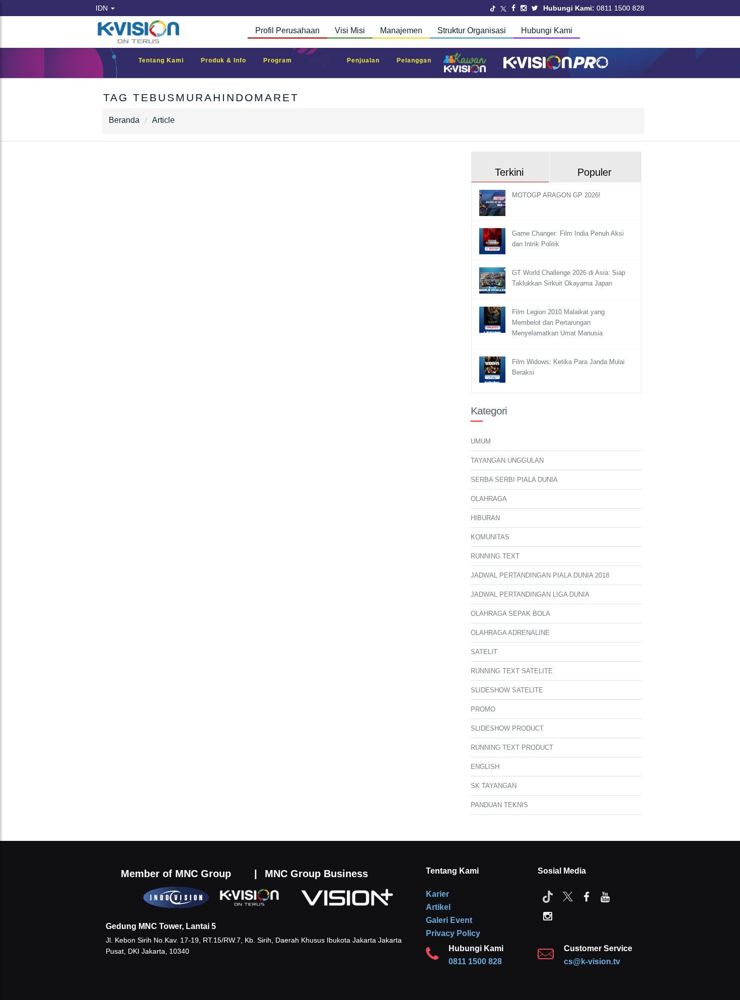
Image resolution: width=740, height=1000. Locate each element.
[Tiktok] (548, 896)
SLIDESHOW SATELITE (507, 690)
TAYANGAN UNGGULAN (507, 460)
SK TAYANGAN (493, 786)
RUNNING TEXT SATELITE (512, 671)
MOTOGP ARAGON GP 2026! (556, 195)
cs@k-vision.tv (592, 961)
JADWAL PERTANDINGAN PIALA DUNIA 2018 (540, 575)
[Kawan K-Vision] (467, 64)
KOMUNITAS (490, 537)
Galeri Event (449, 920)
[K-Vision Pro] (553, 63)
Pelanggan (419, 60)
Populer (594, 172)
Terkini (509, 172)
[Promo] (325, 63)
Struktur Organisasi (471, 30)
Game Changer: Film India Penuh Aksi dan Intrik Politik (568, 239)
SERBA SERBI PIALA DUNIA (514, 479)
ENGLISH (485, 766)
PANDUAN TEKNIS (499, 805)
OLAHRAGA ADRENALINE (510, 632)
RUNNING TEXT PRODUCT (512, 747)
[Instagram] (524, 8)
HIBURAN (485, 518)
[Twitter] (492, 8)
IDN (103, 8)
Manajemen (401, 30)
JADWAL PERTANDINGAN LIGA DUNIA (530, 594)
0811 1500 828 (475, 961)
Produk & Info (228, 60)
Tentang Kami (166, 60)
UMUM (481, 441)
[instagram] (548, 915)
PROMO (483, 709)
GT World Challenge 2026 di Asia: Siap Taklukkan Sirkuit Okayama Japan (568, 278)
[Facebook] (513, 8)
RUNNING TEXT (495, 556)
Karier (437, 894)
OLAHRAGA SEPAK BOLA (510, 613)
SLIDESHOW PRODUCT (507, 728)
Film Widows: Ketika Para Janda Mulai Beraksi (568, 367)
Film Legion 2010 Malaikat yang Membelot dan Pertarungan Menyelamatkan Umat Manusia (558, 322)
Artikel (438, 907)
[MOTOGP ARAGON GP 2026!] (493, 202)
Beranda (124, 120)
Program (282, 60)
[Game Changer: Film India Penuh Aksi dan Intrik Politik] (493, 241)
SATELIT (484, 652)
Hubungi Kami (546, 30)
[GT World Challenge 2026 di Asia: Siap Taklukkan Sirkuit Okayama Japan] (493, 280)
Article (163, 120)
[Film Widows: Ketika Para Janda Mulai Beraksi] (493, 369)
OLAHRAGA (489, 499)
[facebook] (586, 896)
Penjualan (368, 60)
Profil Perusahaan (287, 30)
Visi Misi (350, 30)
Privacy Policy (453, 933)
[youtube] (605, 896)
